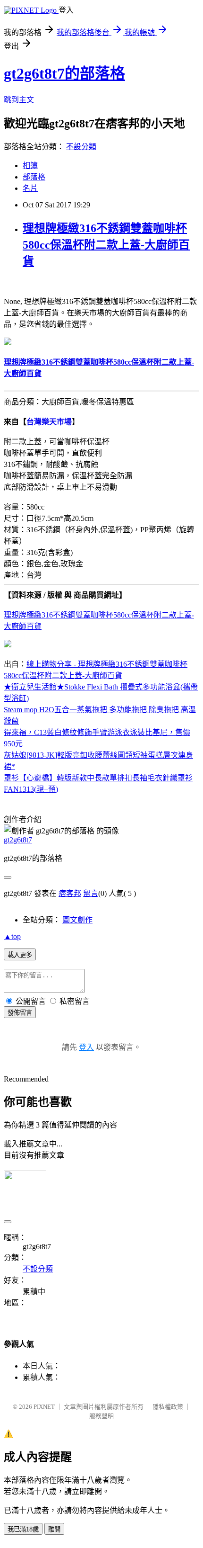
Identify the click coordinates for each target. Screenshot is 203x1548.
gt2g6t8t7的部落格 (64, 73)
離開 (54, 1529)
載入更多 (20, 954)
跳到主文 (19, 100)
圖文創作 (77, 920)
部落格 (34, 177)
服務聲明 (101, 1416)
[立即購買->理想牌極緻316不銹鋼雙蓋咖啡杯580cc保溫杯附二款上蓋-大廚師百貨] (7, 343)
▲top (12, 936)
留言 (90, 893)
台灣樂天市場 (49, 422)
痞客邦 (70, 893)
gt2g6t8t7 (18, 840)
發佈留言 (20, 1012)
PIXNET (44, 1406)
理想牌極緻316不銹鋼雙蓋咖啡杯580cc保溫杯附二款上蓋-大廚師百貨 (106, 245)
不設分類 (81, 147)
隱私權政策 (167, 1406)
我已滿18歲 (23, 1529)
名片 (30, 188)
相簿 (30, 165)
